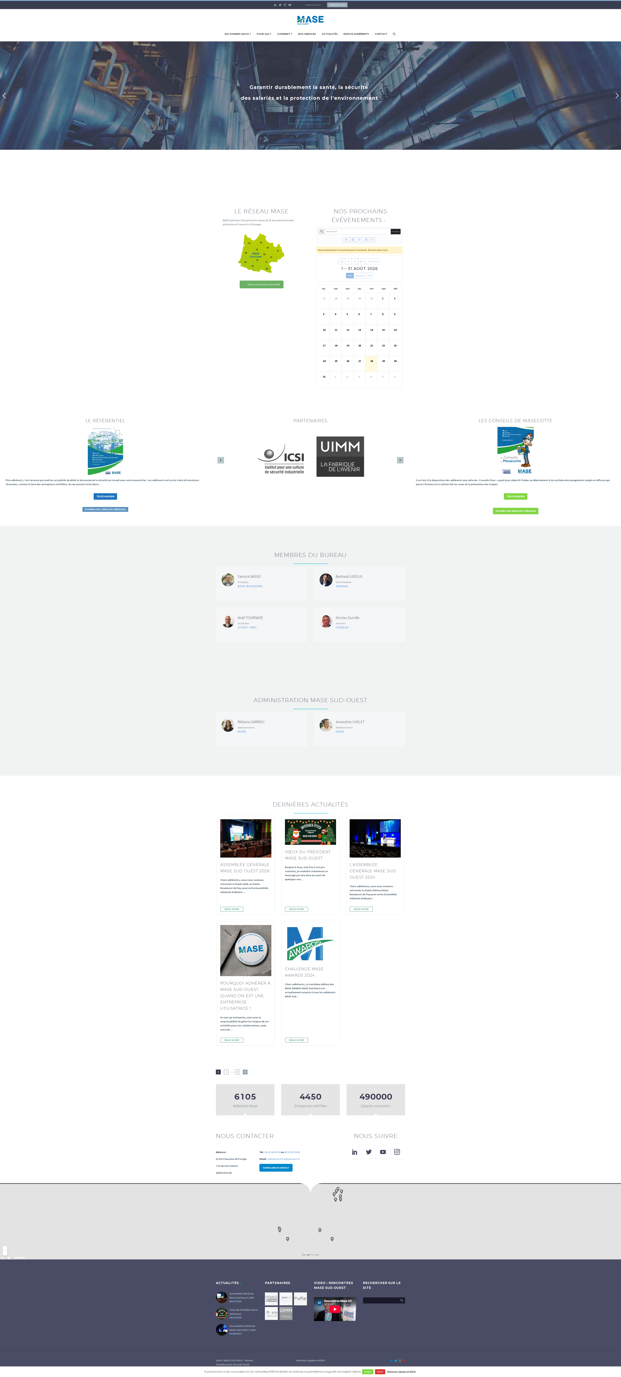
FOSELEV (342, 627)
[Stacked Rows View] (359, 240)
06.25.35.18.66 (292, 1152)
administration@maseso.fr (284, 1158)
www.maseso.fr (313, 4)
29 (348, 298)
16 (395, 329)
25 (336, 361)
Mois (350, 275)
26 (348, 361)
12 (348, 329)
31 (371, 298)
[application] (335, 1309)
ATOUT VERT (247, 627)
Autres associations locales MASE (264, 284)
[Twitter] (280, 5)
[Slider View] (372, 240)
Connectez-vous (337, 4)
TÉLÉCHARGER (105, 496)
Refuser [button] (380, 1371)
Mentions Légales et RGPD (310, 1360)
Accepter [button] (367, 1371)
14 (371, 329)
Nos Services (307, 34)
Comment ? (284, 34)
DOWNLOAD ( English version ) (105, 509)
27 (324, 298)
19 (348, 345)
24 (324, 361)
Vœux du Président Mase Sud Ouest (243, 1311)
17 (324, 345)
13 (359, 329)
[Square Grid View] (352, 240)
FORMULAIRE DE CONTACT (276, 1167)
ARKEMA (342, 586)
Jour (369, 275)
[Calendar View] (346, 240)
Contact (381, 34)
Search (401, 1300)
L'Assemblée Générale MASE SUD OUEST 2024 (242, 1328)
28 (336, 298)
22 (383, 345)
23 (395, 345)
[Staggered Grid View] (366, 240)
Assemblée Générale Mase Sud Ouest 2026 (241, 1295)
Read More (231, 909)
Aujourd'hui (373, 261)
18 (336, 345)
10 (324, 329)
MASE (242, 731)
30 (359, 298)
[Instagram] (285, 5)
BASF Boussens (250, 586)
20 (359, 345)
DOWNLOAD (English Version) (516, 511)
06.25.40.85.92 (272, 1152)
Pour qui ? (264, 34)
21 (371, 345)
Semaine (359, 275)
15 (383, 329)
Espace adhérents (356, 34)
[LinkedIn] (275, 5)
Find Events (396, 231)
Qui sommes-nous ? (237, 34)
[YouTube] (289, 5)
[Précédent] (348, 261)
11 (336, 329)
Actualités (330, 34)
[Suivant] (355, 261)
